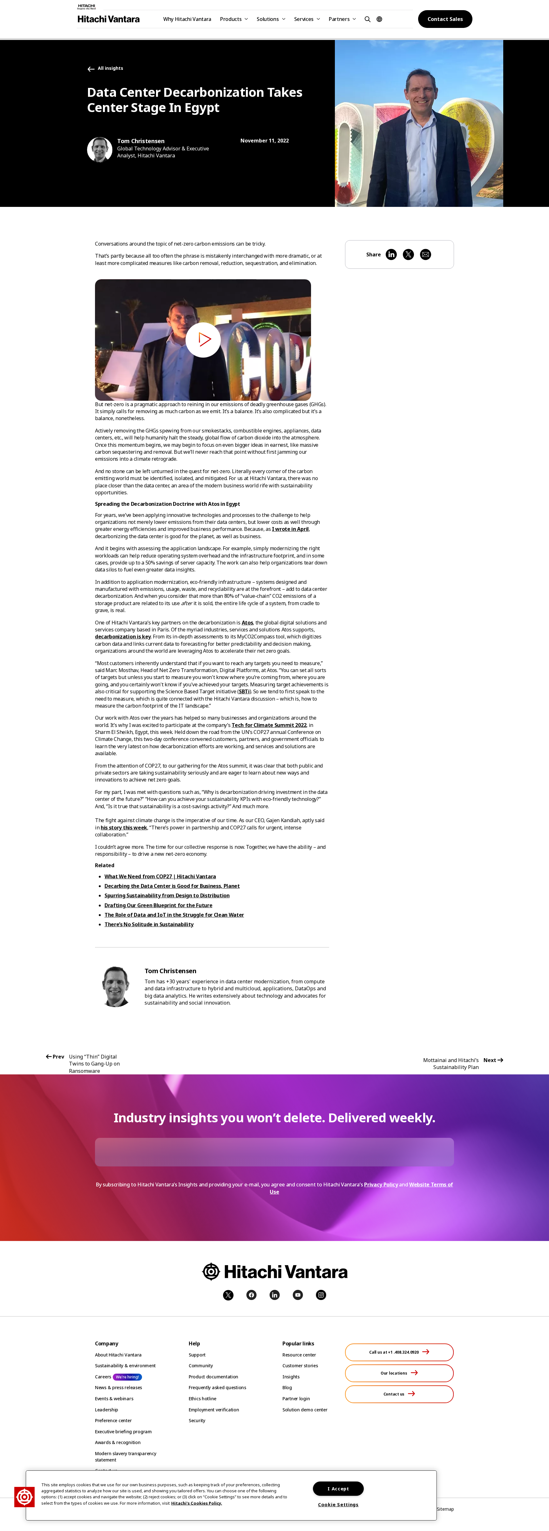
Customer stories (300, 1366)
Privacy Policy (381, 1184)
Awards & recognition (117, 1442)
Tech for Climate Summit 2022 (269, 725)
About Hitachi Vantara (118, 1355)
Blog (287, 1387)
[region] (231, 1495)
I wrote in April (290, 528)
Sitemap (445, 1509)
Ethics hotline (202, 1399)
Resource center (299, 1355)
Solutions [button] (268, 19)
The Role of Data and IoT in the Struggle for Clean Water (174, 914)
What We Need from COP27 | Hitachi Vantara (160, 876)
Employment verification (214, 1410)
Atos (247, 622)
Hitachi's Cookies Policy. (196, 1503)
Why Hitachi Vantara (187, 19)
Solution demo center (304, 1410)
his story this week (124, 827)
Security (197, 1420)
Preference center (113, 1420)
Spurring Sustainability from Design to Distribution (167, 895)
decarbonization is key (123, 636)
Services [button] (304, 19)
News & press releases (118, 1387)
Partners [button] (339, 19)
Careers (103, 1377)
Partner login (296, 1399)
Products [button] (230, 19)
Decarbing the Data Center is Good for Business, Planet (172, 885)
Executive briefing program (123, 1432)
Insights (291, 1377)
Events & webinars (114, 1399)
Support (197, 1355)
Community (201, 1366)
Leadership (106, 1410)
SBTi (244, 691)
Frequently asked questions (217, 1387)
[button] (366, 19)
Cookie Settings (338, 1504)
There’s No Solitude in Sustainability (149, 924)
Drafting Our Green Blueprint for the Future (158, 905)
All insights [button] (110, 68)
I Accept (338, 1489)
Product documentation (213, 1377)
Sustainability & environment (125, 1366)
